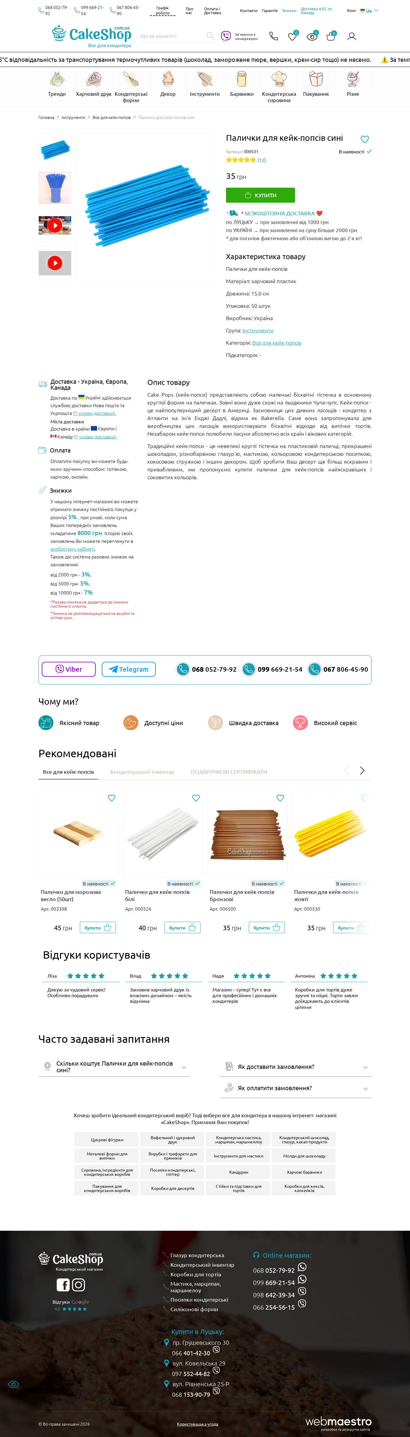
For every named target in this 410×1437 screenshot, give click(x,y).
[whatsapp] (302, 1267)
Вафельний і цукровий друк (173, 1139)
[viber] (302, 1291)
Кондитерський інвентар (142, 771)
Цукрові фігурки (107, 1139)
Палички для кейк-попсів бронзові (242, 895)
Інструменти (73, 117)
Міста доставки (67, 421)
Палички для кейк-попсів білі (157, 895)
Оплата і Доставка (212, 10)
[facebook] (63, 1284)
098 (274, 1294)
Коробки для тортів (195, 1274)
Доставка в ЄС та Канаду (316, 10)
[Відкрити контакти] (273, 36)
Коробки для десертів (172, 1188)
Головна (46, 117)
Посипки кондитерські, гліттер (172, 1172)
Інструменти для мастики (238, 1155)
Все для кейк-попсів (112, 117)
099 (274, 1282)
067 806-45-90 (128, 10)
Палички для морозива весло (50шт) (71, 895)
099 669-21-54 (92, 10)
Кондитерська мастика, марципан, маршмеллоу (238, 1139)
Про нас (189, 10)
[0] (289, 37)
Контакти (249, 10)
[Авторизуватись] (351, 36)
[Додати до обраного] (111, 798)
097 (191, 1373)
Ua (369, 10)
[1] (309, 37)
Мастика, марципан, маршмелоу (195, 1286)
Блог (351, 10)
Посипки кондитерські (199, 1299)
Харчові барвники (304, 1172)
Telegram (134, 669)
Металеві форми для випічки (107, 1155)
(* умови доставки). (94, 413)
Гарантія (270, 10)
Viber (73, 669)
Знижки (289, 10)
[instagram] (78, 1284)
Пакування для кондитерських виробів (107, 1188)
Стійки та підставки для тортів (239, 1188)
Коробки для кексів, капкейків (304, 1188)
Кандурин (238, 1172)
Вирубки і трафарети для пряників (173, 1155)
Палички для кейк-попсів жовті (326, 895)
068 (274, 1270)
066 (274, 1307)
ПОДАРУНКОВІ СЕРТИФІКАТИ (229, 771)
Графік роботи (163, 10)
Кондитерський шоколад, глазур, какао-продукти (304, 1139)
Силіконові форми (194, 1309)
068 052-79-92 (56, 10)
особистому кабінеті (72, 548)
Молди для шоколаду (304, 1155)
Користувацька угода (197, 1424)
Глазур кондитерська (197, 1255)
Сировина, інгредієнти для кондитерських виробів (107, 1172)
